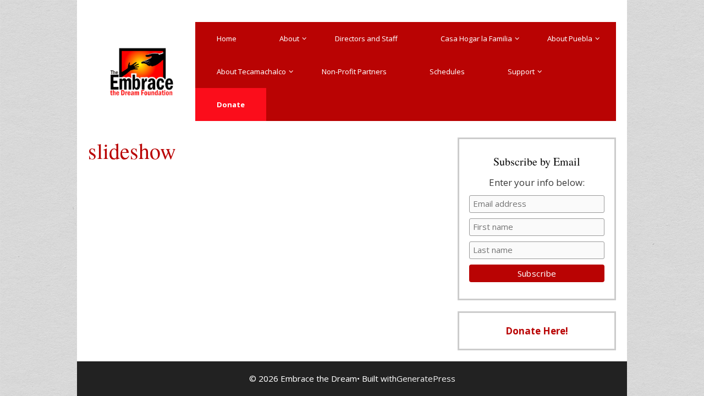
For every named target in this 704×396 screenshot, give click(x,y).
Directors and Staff (366, 38)
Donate (231, 104)
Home (227, 38)
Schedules (447, 71)
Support (521, 71)
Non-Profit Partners (354, 71)
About (289, 38)
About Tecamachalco (251, 71)
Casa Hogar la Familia (476, 38)
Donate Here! (536, 330)
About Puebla (569, 38)
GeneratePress (426, 378)
